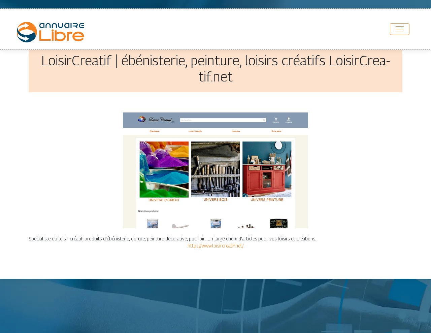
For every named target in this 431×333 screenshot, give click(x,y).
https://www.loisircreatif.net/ (216, 245)
